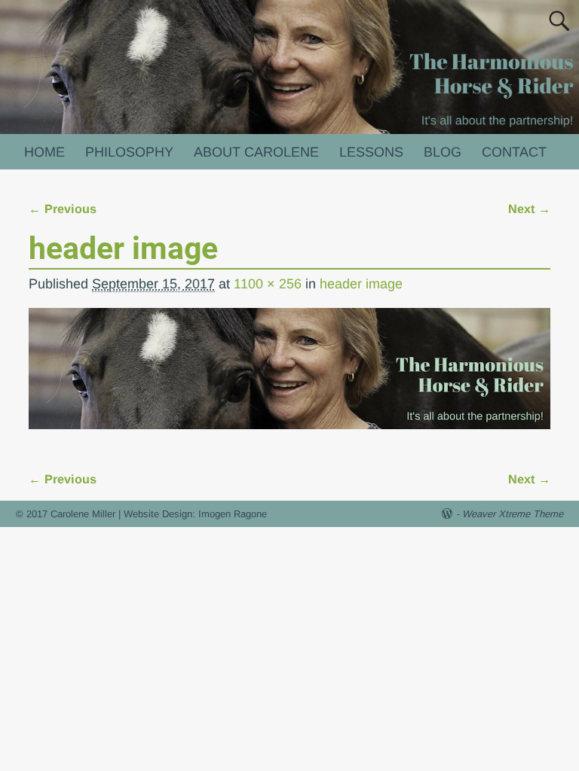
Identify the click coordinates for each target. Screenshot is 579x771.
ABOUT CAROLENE (256, 152)
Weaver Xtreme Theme (512, 514)
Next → (529, 208)
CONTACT (514, 152)
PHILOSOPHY (129, 152)
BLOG (442, 152)
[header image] (289, 378)
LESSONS (371, 152)
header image (361, 283)
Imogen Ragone (232, 514)
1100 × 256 (268, 283)
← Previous (62, 208)
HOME (44, 152)
